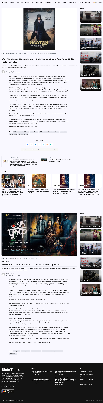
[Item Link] (90, 17)
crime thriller (50, 131)
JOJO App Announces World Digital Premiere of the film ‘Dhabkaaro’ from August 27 (38, 191)
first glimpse (17, 351)
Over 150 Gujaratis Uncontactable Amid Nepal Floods (90, 34)
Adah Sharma (26, 131)
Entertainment (9, 53)
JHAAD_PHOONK (26, 351)
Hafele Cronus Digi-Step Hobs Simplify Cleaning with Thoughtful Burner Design (90, 75)
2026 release (17, 131)
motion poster (13, 134)
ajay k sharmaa (34, 131)
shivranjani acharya (23, 134)
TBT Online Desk (10, 71)
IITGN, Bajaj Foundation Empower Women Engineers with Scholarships (90, 48)
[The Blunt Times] (4, 2)
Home (3, 53)
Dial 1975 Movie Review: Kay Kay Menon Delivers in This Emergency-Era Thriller (64, 190)
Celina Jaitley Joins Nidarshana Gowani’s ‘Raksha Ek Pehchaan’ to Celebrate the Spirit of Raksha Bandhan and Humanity (90, 88)
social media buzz (47, 351)
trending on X (13, 353)
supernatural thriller (57, 351)
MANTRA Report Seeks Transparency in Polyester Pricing (90, 21)
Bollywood (42, 131)
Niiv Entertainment (36, 351)
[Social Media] (3, 386)
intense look (64, 131)
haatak (57, 131)
